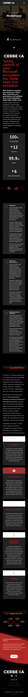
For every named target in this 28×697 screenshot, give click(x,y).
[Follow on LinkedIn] (11, 675)
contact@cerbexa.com (14, 685)
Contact (14, 656)
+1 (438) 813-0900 (14, 683)
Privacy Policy (14, 694)
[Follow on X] (16, 675)
